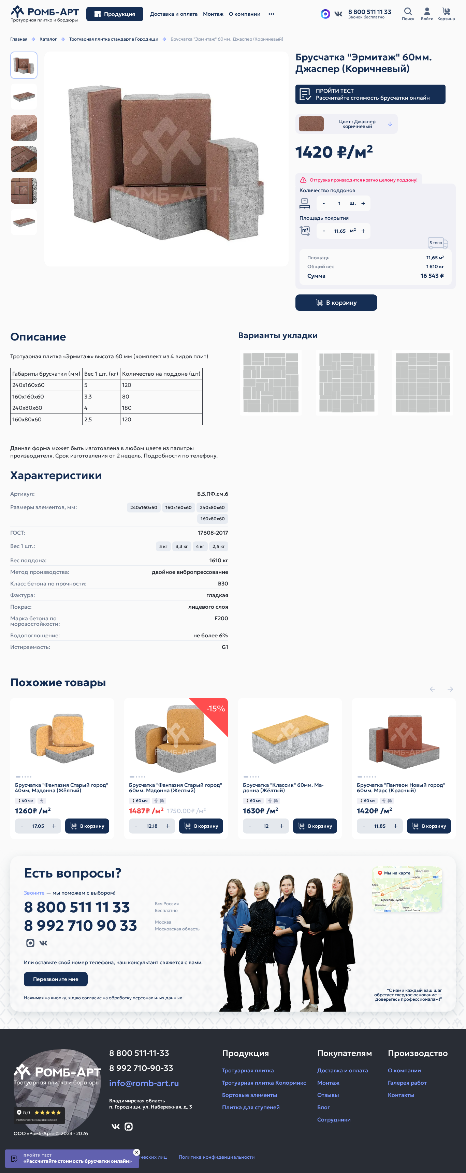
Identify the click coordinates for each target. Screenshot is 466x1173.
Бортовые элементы (249, 1094)
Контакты (401, 1094)
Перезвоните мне (55, 979)
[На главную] (44, 14)
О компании (404, 1070)
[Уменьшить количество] (22, 826)
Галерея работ (407, 1082)
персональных (148, 998)
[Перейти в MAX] (30, 943)
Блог (323, 1107)
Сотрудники (334, 1119)
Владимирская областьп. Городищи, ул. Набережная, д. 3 (150, 1104)
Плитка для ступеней (251, 1107)
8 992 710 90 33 (80, 925)
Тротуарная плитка (248, 1070)
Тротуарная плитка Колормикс (264, 1082)
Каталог (48, 39)
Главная (18, 39)
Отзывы (328, 1094)
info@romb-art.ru (144, 1083)
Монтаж (328, 1082)
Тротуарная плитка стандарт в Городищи (113, 39)
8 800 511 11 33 (77, 907)
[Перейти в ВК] (338, 14)
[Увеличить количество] (54, 826)
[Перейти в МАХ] (325, 14)
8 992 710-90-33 (141, 1068)
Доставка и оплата (342, 1070)
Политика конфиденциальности (217, 1157)
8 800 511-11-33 (139, 1053)
